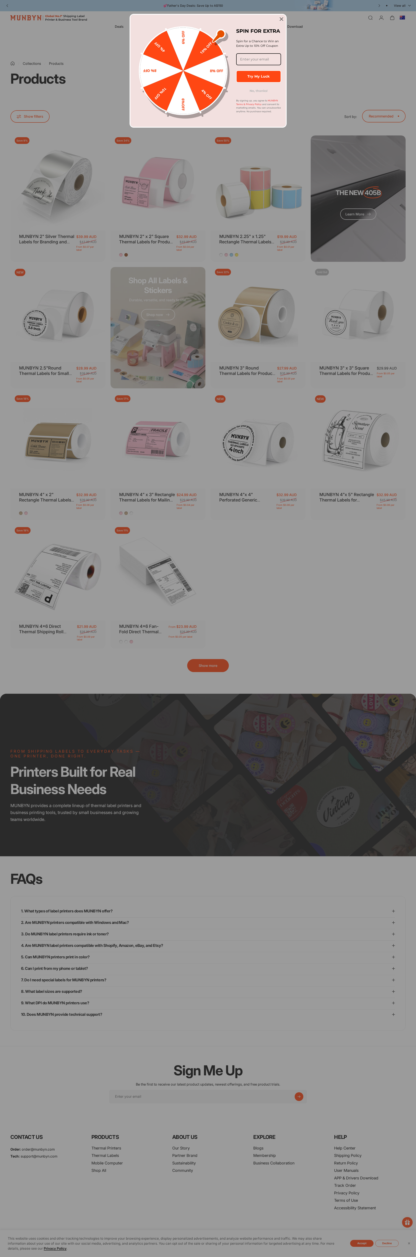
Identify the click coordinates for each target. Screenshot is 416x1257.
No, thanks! (259, 91)
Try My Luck (258, 76)
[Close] (281, 19)
